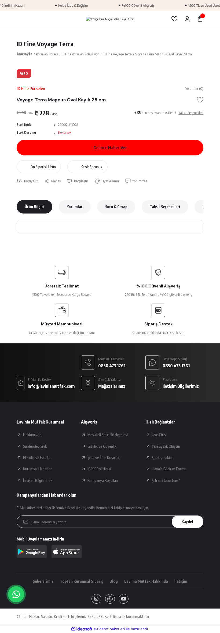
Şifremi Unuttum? (166, 480)
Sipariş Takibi (162, 457)
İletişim (180, 581)
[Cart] (200, 19)
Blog (113, 581)
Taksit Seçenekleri (165, 206)
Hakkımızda (32, 434)
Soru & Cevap (116, 206)
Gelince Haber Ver (110, 147)
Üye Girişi (159, 434)
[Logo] (110, 18)
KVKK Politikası (99, 468)
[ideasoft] (82, 629)
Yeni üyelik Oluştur (166, 446)
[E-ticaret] (109, 629)
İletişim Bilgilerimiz (37, 480)
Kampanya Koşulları (102, 480)
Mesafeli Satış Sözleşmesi (107, 434)
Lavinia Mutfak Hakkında (146, 581)
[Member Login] (187, 19)
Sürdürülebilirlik (35, 446)
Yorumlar (75, 206)
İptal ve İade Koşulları (103, 457)
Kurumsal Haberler (37, 468)
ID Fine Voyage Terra (45, 44)
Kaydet (187, 521)
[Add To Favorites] (200, 100)
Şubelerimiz (43, 581)
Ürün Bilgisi (34, 206)
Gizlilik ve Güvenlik (101, 446)
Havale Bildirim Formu (169, 468)
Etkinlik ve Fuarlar (37, 457)
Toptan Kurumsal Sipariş (81, 581)
